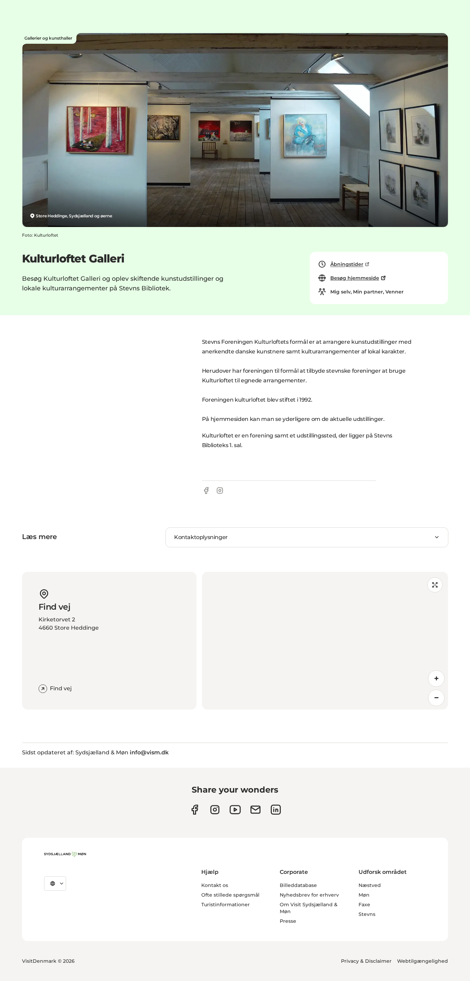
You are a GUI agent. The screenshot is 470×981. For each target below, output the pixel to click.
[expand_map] (434, 584)
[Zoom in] (436, 678)
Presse (288, 921)
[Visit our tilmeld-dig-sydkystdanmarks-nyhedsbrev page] (255, 810)
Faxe (364, 904)
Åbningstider (346, 264)
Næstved (370, 885)
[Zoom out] (436, 698)
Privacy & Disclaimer (366, 961)
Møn (364, 895)
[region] (325, 641)
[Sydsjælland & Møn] (65, 854)
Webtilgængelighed (422, 961)
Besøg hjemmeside (354, 278)
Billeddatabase (298, 885)
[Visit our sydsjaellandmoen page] (195, 810)
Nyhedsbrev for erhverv (309, 895)
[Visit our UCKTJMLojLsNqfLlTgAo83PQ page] (235, 810)
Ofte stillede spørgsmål (230, 895)
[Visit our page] (215, 810)
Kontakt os (214, 885)
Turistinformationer (225, 904)
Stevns (367, 914)
